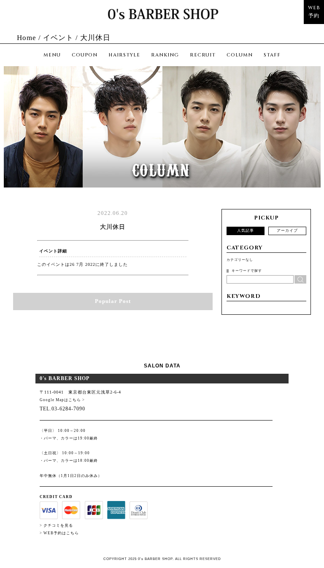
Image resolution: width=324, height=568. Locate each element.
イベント (58, 38)
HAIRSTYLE (124, 55)
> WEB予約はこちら (59, 533)
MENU (52, 55)
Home (26, 38)
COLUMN (240, 55)
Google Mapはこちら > (62, 400)
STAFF (272, 55)
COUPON (84, 55)
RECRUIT (203, 55)
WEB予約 (314, 12)
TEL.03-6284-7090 (62, 408)
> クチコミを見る (56, 525)
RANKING (165, 55)
